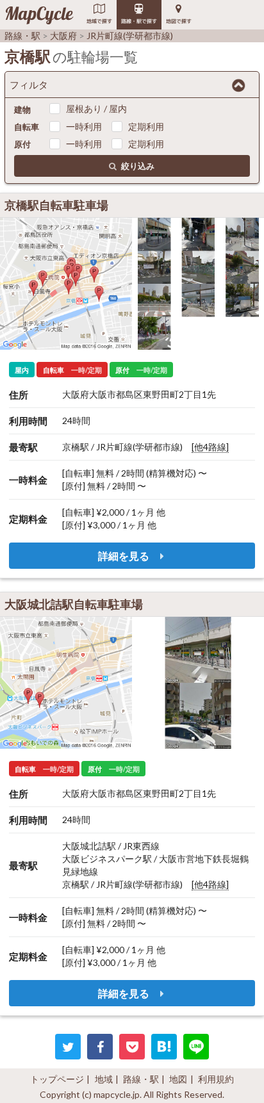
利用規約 (216, 1079)
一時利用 (84, 126)
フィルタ (29, 84)
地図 (178, 1079)
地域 (104, 1079)
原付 (22, 144)
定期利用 (146, 126)
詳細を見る (124, 556)
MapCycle (38, 14)
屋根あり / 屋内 (96, 108)
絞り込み (137, 166)
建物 (22, 109)
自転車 (26, 127)
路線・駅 (141, 1079)
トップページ (57, 1079)
